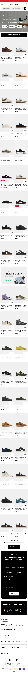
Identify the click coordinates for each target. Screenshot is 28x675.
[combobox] (14, 8)
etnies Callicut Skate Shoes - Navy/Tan (6, 236)
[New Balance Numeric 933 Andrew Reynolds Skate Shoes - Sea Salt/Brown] (7, 97)
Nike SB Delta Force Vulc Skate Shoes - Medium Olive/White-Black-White (20, 306)
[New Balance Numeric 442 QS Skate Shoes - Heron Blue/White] (21, 498)
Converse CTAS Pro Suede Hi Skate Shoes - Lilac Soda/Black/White (6, 306)
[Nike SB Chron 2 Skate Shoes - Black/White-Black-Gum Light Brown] (21, 123)
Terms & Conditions (9, 663)
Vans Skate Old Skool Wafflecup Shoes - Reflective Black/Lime (21, 382)
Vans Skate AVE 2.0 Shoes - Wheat (6, 433)
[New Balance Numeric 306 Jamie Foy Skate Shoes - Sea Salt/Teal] (21, 174)
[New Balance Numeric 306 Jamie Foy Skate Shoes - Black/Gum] (7, 250)
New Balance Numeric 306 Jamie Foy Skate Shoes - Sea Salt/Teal (21, 185)
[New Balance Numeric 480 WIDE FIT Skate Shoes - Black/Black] (7, 498)
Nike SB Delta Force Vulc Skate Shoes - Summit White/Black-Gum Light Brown (20, 83)
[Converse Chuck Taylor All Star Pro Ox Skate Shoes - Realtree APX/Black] (7, 345)
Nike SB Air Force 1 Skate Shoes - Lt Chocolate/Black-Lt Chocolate (6, 58)
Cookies (18, 663)
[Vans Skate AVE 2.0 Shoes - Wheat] (7, 421)
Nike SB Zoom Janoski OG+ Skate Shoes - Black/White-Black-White (6, 185)
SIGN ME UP (14, 593)
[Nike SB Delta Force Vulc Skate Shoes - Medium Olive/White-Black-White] (21, 294)
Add (12, 54)
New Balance (12, 26)
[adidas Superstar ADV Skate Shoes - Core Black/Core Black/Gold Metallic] (21, 224)
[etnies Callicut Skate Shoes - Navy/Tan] (7, 224)
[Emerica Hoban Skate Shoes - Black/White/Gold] (21, 148)
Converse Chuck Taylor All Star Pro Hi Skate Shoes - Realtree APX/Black (20, 331)
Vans (19, 26)
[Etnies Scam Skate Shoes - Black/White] (7, 199)
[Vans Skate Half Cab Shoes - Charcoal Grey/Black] (7, 396)
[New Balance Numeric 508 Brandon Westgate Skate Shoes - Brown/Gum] (21, 421)
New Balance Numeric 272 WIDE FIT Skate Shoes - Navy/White (21, 483)
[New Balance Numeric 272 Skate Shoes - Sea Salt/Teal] (21, 97)
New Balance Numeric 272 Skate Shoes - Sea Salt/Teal (21, 109)
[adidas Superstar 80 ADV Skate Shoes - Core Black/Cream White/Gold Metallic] (21, 447)
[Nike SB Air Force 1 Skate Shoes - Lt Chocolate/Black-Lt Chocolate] (7, 47)
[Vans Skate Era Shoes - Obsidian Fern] (21, 396)
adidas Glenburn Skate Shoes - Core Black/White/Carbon (20, 261)
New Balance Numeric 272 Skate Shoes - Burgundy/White (21, 534)
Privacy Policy (8, 664)
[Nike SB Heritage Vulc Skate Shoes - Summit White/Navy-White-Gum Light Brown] (21, 47)
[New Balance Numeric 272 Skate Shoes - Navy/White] (7, 523)
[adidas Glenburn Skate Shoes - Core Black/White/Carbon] (21, 250)
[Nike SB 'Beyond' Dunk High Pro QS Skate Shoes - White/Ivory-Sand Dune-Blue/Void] (7, 472)
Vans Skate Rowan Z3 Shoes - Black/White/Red (6, 382)
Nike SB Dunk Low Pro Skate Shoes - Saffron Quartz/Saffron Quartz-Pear (20, 356)
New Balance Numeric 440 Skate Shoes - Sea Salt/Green (6, 134)
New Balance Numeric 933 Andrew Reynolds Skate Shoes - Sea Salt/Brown (6, 109)
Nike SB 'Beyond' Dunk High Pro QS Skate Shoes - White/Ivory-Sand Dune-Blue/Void (6, 483)
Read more (20, 22)
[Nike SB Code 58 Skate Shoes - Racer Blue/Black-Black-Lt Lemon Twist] (7, 447)
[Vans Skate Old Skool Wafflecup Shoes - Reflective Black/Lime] (21, 371)
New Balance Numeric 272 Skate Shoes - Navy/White (6, 534)
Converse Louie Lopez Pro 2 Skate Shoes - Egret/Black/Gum (6, 331)
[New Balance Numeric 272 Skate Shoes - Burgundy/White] (21, 523)
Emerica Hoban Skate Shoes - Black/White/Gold (21, 159)
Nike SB (5, 26)
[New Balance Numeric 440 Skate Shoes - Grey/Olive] (7, 148)
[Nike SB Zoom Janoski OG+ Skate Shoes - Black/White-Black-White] (7, 174)
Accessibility (17, 664)
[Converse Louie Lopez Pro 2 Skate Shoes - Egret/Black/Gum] (7, 320)
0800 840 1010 (6, 624)
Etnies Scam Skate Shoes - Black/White (6, 210)
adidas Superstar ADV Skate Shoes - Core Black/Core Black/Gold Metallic (21, 236)
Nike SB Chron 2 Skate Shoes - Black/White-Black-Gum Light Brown (21, 134)
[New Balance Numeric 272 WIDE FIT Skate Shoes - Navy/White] (21, 472)
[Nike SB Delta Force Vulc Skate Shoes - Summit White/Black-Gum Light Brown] (21, 72)
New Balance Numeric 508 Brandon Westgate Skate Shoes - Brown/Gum (21, 433)
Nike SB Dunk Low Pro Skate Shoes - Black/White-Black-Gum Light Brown (21, 210)
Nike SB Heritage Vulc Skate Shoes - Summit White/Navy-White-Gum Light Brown (21, 58)
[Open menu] (2, 4)
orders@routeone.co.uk (10, 629)
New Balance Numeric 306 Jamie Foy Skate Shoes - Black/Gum (6, 261)
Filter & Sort (13, 35)
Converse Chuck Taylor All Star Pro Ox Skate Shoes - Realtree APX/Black (6, 356)
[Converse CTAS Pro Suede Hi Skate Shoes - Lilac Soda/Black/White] (7, 294)
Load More (14, 547)
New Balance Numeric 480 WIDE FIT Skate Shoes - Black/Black (6, 509)
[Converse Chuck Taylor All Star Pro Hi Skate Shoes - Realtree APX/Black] (21, 320)
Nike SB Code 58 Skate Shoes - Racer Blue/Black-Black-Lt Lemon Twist (6, 458)
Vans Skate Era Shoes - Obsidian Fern (20, 407)
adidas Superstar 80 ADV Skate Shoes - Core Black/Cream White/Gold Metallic (20, 458)
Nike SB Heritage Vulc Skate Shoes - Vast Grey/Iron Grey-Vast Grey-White (6, 83)
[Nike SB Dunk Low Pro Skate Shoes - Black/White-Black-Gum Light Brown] (21, 199)
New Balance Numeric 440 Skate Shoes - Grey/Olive (6, 159)
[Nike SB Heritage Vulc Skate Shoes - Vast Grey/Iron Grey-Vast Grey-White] (7, 72)
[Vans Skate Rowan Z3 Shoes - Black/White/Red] (7, 371)
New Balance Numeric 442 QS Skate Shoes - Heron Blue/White (21, 509)
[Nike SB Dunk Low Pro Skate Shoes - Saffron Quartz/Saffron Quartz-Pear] (21, 345)
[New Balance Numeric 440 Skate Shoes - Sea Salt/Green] (7, 123)
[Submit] (25, 8)
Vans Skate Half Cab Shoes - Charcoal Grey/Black (6, 407)
